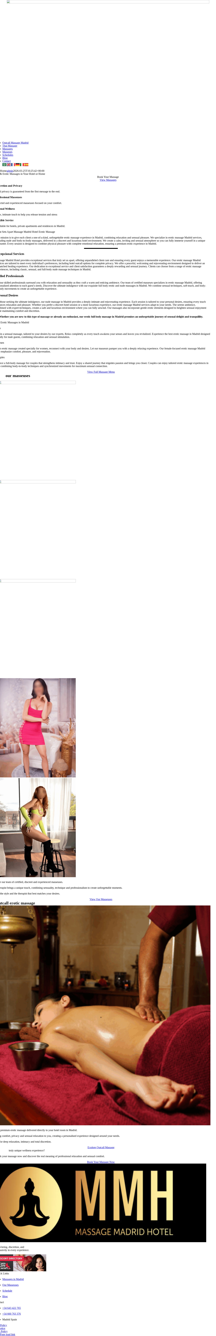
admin (10, 170)
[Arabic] (4, 164)
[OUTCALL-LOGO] (108, 2)
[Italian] (22, 164)
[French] (13, 164)
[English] (9, 164)
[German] (18, 164)
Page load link (7, 1334)
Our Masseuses (10, 1284)
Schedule (7, 1290)
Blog (5, 1296)
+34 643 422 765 (11, 1308)
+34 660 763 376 (11, 1313)
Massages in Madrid (13, 1279)
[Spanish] (26, 164)
